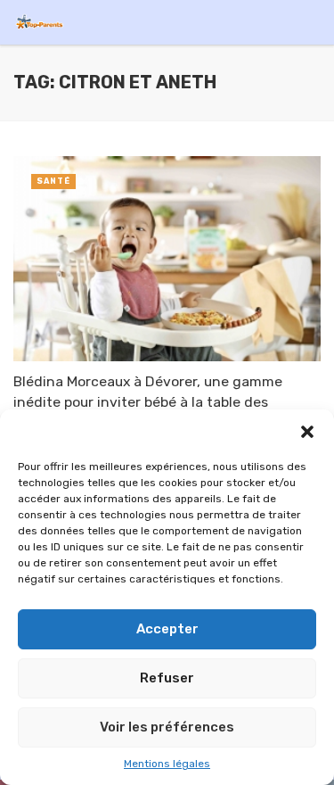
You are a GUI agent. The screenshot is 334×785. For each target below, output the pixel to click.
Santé (53, 181)
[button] (307, 432)
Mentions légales (167, 763)
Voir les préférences (167, 727)
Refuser (167, 678)
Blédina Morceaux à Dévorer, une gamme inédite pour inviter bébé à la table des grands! (147, 401)
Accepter (167, 629)
